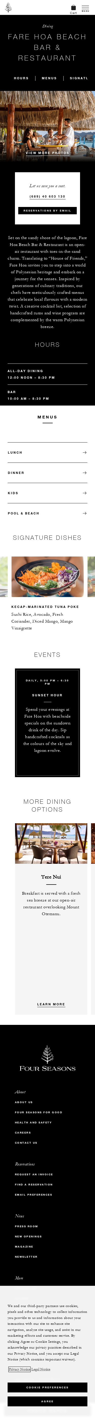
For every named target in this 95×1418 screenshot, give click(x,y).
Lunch (15, 452)
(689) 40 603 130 (48, 196)
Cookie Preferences (47, 1387)
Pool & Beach (24, 513)
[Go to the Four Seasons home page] (8, 7)
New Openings (28, 1236)
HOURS (21, 78)
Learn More (51, 1004)
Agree (47, 1401)
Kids (13, 493)
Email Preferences (33, 1194)
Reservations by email (47, 210)
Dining (47, 26)
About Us (24, 1102)
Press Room (26, 1226)
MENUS (49, 78)
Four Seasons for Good (39, 1112)
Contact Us (26, 1142)
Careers (23, 1132)
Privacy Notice (19, 1369)
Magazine (24, 1246)
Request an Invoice (34, 1174)
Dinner (16, 473)
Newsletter (26, 1256)
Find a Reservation (34, 1184)
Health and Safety (33, 1122)
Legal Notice (40, 1369)
